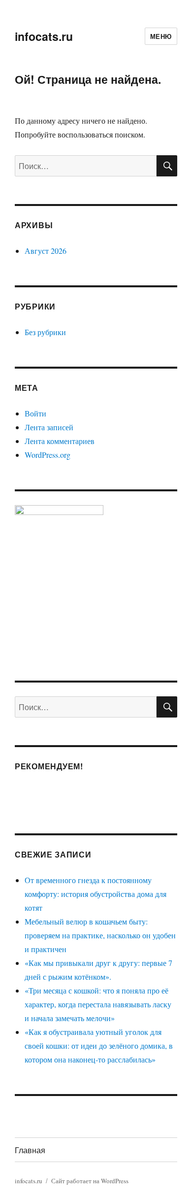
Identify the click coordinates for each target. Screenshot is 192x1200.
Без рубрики (45, 332)
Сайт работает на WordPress (89, 1180)
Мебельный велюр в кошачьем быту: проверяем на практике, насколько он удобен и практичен (100, 935)
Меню (161, 36)
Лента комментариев (60, 441)
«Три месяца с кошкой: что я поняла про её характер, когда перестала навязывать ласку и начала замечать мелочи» (98, 1004)
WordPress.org (47, 454)
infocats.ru (44, 36)
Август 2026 (45, 250)
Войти (35, 413)
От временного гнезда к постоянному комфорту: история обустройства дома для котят (95, 894)
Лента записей (49, 427)
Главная (30, 1150)
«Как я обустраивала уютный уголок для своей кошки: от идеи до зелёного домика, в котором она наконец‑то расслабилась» (99, 1045)
